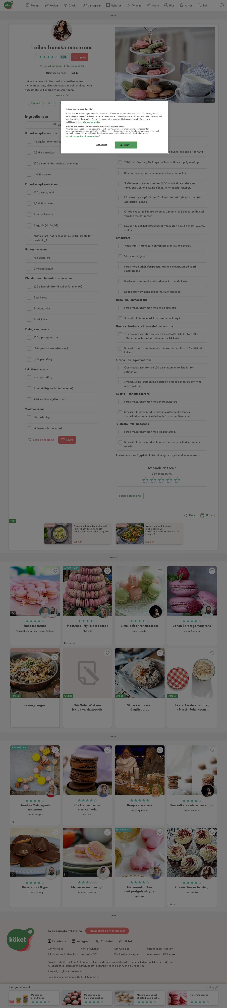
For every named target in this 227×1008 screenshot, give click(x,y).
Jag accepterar (125, 145)
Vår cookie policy (91, 122)
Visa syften (101, 145)
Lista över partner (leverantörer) (83, 136)
